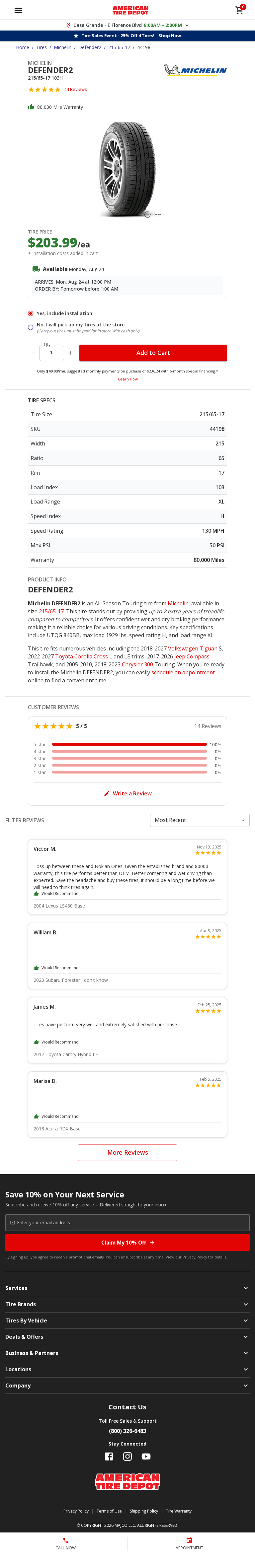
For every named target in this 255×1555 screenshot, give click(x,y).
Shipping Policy (144, 1511)
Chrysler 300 (137, 664)
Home (22, 47)
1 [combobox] (51, 352)
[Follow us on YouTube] (146, 1456)
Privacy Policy (195, 1256)
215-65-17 (119, 47)
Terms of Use (109, 1511)
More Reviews (127, 1152)
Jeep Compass (192, 656)
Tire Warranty (179, 1511)
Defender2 (89, 47)
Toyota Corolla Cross (81, 656)
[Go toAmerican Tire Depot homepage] (130, 10)
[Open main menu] (18, 10)
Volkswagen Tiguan (192, 648)
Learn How (128, 378)
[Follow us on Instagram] (127, 1456)
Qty (47, 344)
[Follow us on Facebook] (109, 1456)
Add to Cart (153, 353)
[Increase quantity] (70, 353)
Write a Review (132, 793)
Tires (41, 47)
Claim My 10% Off (123, 1242)
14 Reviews (75, 89)
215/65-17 (51, 611)
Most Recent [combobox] (170, 820)
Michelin (62, 47)
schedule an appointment (183, 672)
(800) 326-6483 (127, 1431)
